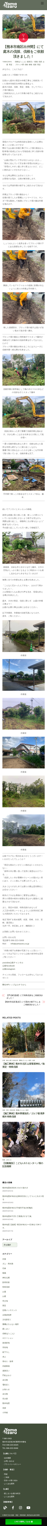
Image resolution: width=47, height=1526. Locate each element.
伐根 (26, 64)
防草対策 (6, 1282)
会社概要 (7, 1458)
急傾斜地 (6, 1343)
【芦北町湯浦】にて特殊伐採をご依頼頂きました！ (24, 996)
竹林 (4, 1268)
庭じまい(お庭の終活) (12, 1493)
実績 (5, 1474)
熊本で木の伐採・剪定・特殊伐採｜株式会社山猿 (20, 1515)
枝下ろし (6, 1352)
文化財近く (6, 1319)
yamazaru (7, 62)
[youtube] (29, 1507)
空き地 (5, 1301)
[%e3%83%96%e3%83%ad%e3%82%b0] (5, 1507)
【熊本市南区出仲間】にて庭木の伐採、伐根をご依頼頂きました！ (23, 51)
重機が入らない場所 (25, 1060)
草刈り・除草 (7, 1361)
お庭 (4, 1296)
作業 (3, 1060)
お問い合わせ (9, 1461)
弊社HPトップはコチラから (14, 985)
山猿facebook (8, 966)
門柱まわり (6, 1375)
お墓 (4, 1292)
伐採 (40, 62)
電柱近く (6, 1385)
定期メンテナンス (9, 1310)
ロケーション (7, 1338)
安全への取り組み (11, 1480)
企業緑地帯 (6, 1315)
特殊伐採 (15, 1060)
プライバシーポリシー (12, 1464)
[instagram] (21, 1507)
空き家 (5, 1399)
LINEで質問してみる (22, 1522)
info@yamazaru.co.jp (20, 944)
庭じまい (6, 1329)
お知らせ (9, 1160)
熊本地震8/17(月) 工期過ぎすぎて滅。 (17, 1216)
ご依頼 (6, 1477)
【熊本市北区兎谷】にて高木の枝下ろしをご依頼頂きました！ (22, 1003)
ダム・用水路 (7, 1264)
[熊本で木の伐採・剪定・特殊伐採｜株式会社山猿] (9, 7)
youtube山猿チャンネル (12, 962)
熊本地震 (6, 1403)
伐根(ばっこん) (20, 62)
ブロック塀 (19, 64)
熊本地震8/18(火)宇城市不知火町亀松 (17, 1208)
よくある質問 (9, 1484)
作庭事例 (6, 1366)
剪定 (10, 64)
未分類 (5, 1380)
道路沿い (30, 62)
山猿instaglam (8, 969)
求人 (4, 1357)
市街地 (5, 1347)
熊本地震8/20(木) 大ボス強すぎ (15, 1188)
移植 (30, 64)
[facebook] (13, 1507)
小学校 (5, 1413)
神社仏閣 (9, 1060)
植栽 (36, 62)
